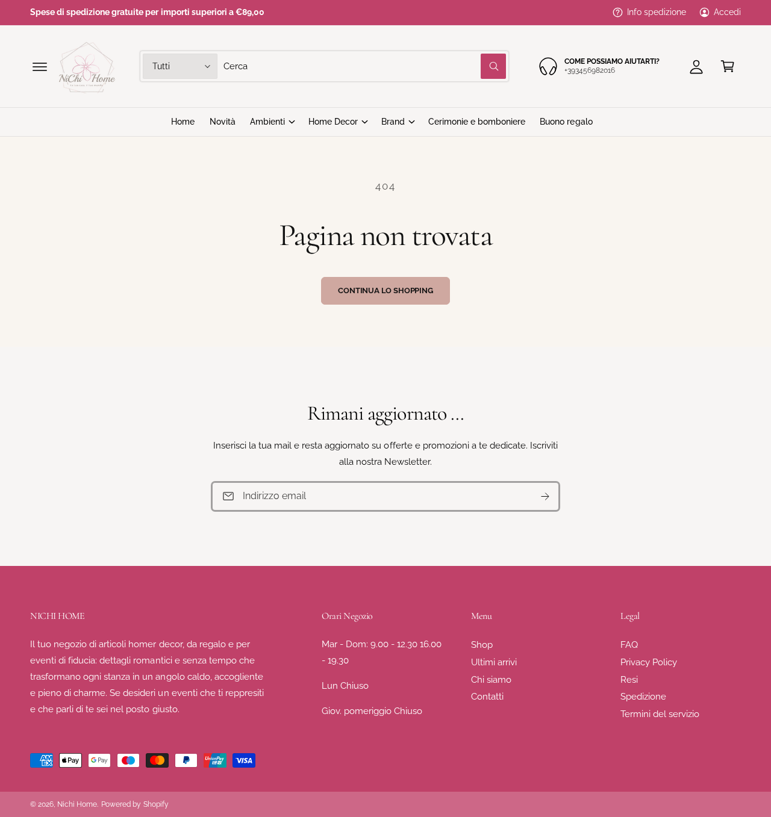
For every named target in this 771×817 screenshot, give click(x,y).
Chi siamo (491, 679)
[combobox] (364, 66)
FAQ (629, 644)
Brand (393, 121)
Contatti (487, 696)
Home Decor (333, 121)
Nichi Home (77, 804)
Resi (629, 679)
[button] (39, 66)
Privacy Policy (648, 662)
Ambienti (267, 121)
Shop (482, 644)
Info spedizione (656, 12)
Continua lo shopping (385, 290)
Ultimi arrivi (494, 662)
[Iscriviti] (545, 496)
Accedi (727, 12)
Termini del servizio (659, 714)
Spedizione (643, 696)
